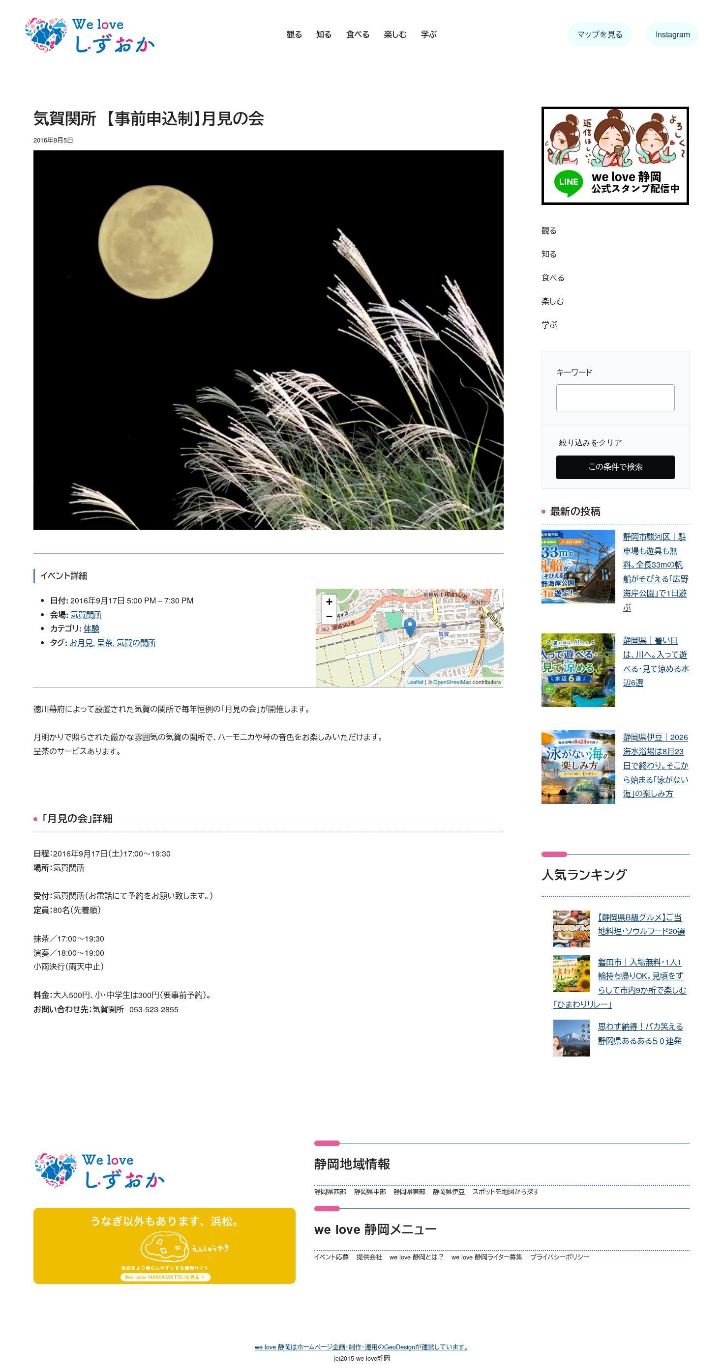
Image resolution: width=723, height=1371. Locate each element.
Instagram (673, 34)
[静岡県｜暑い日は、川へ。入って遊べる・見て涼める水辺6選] (578, 672)
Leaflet (415, 682)
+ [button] (329, 602)
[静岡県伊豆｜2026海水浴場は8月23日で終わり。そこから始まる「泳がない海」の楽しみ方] (578, 769)
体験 (91, 628)
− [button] (329, 616)
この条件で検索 (616, 466)
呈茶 (105, 642)
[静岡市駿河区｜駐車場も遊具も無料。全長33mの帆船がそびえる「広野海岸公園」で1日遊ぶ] (578, 569)
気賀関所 (86, 614)
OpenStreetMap (452, 682)
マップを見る (600, 34)
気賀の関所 (136, 642)
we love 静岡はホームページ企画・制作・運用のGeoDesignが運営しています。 (361, 1346)
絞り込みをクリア (590, 442)
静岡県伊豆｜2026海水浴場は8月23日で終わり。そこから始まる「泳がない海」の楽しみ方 (656, 765)
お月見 (81, 642)
